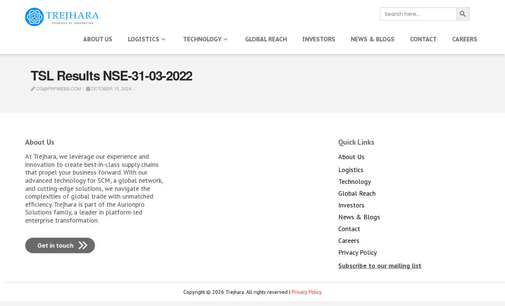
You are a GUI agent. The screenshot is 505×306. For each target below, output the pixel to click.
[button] (379, 265)
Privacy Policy (307, 292)
